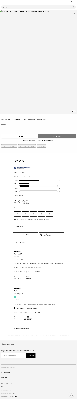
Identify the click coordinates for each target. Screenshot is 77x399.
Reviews (42, 146)
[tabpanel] (38, 62)
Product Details (9, 146)
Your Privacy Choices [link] (7, 396)
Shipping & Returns (27, 146)
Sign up (31, 355)
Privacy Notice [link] (5, 387)
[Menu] (75, 2)
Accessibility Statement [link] (8, 393)
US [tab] (10, 130)
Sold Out (57, 136)
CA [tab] (6, 130)
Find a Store (9, 344)
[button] (71, 395)
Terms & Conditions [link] (6, 390)
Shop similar (20, 136)
